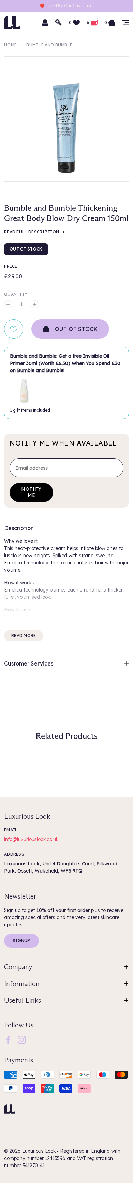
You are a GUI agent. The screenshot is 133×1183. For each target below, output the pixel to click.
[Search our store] (58, 22)
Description (19, 528)
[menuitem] (8, 1040)
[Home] (9, 1108)
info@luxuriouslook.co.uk (31, 839)
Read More (23, 635)
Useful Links (22, 1000)
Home (10, 44)
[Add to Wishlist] (13, 329)
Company (18, 967)
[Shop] (125, 22)
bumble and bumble (49, 44)
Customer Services (28, 663)
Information (22, 983)
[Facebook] (8, 1039)
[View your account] (45, 22)
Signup (21, 940)
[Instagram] (22, 1039)
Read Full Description (31, 231)
